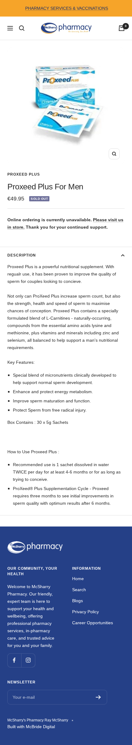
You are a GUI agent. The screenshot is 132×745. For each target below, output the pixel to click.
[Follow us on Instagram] (28, 660)
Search (79, 589)
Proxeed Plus (23, 174)
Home (78, 578)
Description (21, 255)
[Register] (98, 697)
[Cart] (121, 28)
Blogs (77, 600)
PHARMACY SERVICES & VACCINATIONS (66, 8)
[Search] (22, 28)
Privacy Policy (85, 611)
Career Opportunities (92, 622)
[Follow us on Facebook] (14, 660)
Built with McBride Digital (31, 726)
